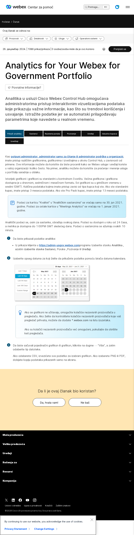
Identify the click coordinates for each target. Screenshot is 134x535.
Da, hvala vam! (49, 402)
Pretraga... (93, 7)
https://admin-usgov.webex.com (59, 245)
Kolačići (48, 505)
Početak (6, 22)
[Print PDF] (103, 49)
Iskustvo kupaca (109, 134)
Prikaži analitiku (14, 134)
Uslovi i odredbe (13, 505)
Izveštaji (14, 141)
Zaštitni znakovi (63, 505)
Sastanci (33, 134)
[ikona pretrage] (86, 7)
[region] (48, 525)
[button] (117, 7)
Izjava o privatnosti (33, 505)
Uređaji (90, 134)
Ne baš (85, 402)
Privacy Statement (16, 528)
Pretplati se (120, 49)
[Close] (91, 519)
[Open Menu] (128, 7)
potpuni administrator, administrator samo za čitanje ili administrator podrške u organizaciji (67, 156)
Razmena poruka (52, 134)
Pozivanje (71, 134)
